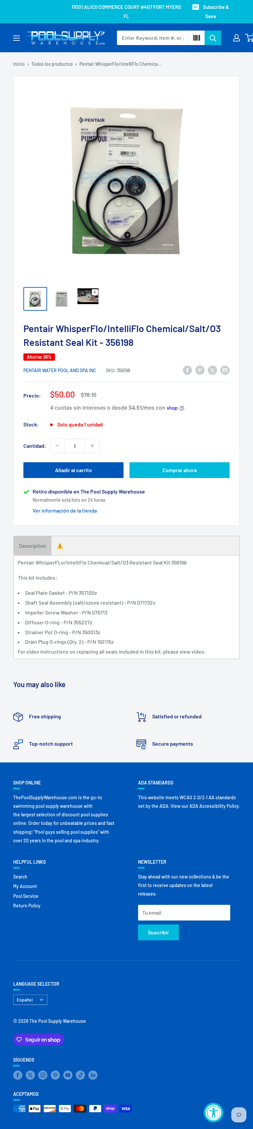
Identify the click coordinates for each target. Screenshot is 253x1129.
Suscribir (158, 932)
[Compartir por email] (225, 370)
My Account (25, 886)
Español (25, 999)
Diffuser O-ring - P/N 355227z (58, 622)
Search (20, 876)
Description (32, 545)
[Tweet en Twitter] (212, 370)
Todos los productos (52, 64)
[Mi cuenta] (236, 37)
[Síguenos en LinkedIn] (93, 1075)
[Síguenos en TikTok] (80, 1075)
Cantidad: (34, 446)
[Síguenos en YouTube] (67, 1075)
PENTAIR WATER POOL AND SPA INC (59, 370)
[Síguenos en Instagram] (42, 1075)
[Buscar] (213, 38)
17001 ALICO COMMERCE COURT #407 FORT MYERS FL (126, 11)
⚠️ (60, 545)
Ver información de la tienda (65, 510)
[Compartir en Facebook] (187, 370)
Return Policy (27, 905)
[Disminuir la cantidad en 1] (57, 446)
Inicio (19, 64)
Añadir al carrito (73, 470)
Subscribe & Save (216, 11)
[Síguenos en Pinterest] (55, 1075)
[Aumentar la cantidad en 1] (92, 446)
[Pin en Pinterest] (200, 370)
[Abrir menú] (16, 38)
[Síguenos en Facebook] (17, 1075)
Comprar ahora (179, 470)
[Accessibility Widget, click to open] (213, 1112)
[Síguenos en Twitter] (30, 1075)
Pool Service (26, 896)
